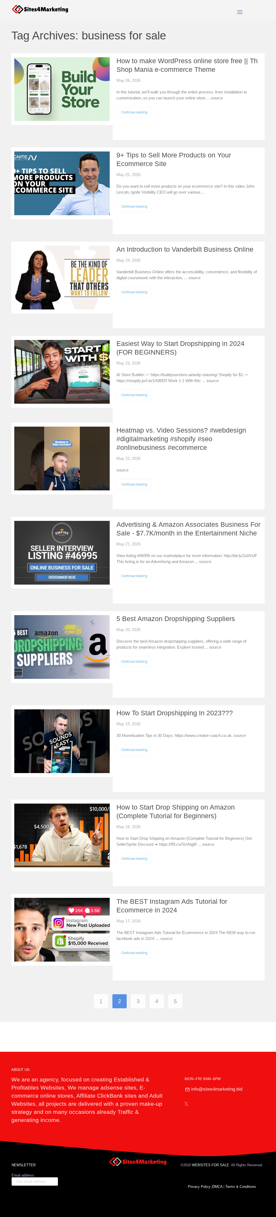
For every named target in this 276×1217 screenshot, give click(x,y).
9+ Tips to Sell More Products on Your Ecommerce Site (173, 159)
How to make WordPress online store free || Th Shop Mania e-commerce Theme (187, 65)
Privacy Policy (199, 1187)
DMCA (217, 1187)
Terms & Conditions (241, 1187)
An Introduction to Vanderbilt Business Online (184, 249)
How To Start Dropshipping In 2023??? (174, 713)
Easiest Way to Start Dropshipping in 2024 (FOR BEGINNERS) (180, 348)
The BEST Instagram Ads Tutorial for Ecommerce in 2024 (171, 906)
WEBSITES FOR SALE (210, 1165)
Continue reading (134, 112)
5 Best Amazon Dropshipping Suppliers (175, 618)
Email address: (23, 1175)
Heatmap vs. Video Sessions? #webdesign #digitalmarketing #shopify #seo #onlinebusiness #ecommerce (181, 438)
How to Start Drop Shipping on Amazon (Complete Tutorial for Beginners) (175, 811)
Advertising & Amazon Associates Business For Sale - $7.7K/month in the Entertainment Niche (188, 529)
